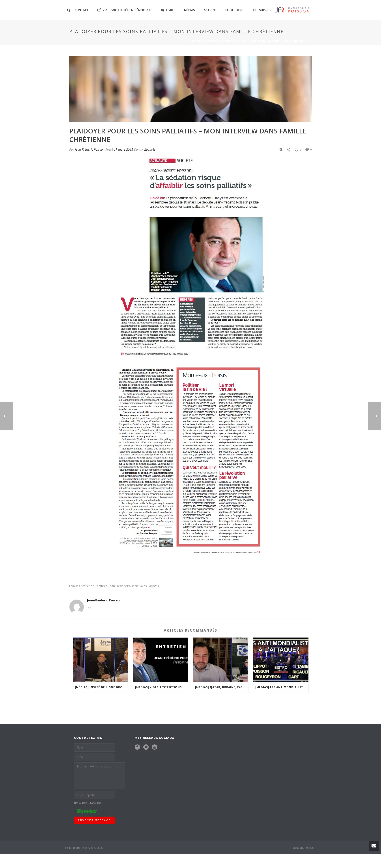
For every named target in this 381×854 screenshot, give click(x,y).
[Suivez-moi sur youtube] (154, 747)
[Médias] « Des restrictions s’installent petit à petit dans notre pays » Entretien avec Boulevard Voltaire (161, 687)
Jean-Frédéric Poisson (90, 149)
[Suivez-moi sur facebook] (137, 747)
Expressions (234, 10)
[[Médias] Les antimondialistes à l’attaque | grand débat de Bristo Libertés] (280, 660)
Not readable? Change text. (88, 802)
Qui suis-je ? (262, 10)
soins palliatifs (149, 585)
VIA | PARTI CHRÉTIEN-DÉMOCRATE (127, 10)
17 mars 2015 (123, 149)
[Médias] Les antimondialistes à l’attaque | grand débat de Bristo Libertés (281, 687)
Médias (189, 10)
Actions (210, 10)
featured (101, 585)
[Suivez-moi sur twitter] (146, 747)
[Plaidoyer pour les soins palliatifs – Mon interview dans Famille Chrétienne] (190, 89)
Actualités (148, 149)
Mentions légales (303, 848)
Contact (82, 10)
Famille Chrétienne (81, 585)
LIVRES (170, 10)
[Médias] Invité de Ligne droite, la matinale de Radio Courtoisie (101, 687)
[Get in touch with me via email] (89, 607)
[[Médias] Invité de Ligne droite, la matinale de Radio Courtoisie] (100, 660)
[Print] (280, 149)
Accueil (183, 40)
